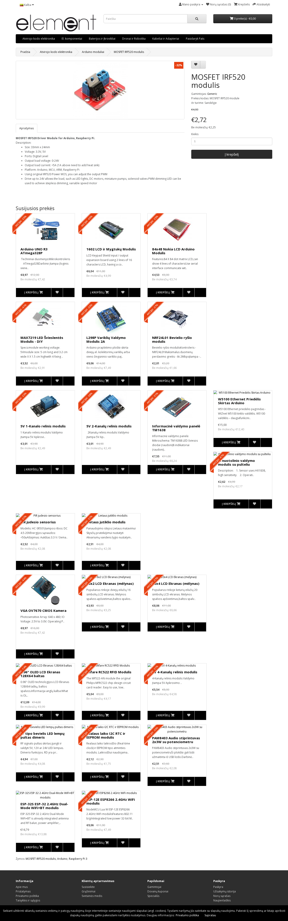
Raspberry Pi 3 (78, 859)
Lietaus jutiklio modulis (106, 522)
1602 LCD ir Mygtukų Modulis (111, 249)
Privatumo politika (27, 896)
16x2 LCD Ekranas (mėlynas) (110, 583)
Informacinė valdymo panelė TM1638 (176, 428)
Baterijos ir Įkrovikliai (102, 39)
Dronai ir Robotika (134, 39)
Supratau (210, 915)
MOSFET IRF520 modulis (129, 52)
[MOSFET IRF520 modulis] (100, 90)
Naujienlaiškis (222, 900)
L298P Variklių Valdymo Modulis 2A (106, 339)
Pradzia (25, 52)
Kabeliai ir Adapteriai (165, 39)
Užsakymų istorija (224, 891)
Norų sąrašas (221, 896)
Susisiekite (88, 887)
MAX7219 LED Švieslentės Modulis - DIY (41, 339)
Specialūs (153, 896)
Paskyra (218, 887)
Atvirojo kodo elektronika (38, 39)
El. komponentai (72, 39)
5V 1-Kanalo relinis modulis (43, 426)
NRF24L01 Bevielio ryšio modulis (172, 339)
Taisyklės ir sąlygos (28, 900)
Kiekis (194, 134)
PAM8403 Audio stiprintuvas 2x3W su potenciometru (176, 740)
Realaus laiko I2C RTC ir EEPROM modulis (105, 735)
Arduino (62, 859)
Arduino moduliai (93, 52)
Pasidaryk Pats (195, 39)
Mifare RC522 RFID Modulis (108, 672)
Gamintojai (154, 887)
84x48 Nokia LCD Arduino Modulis (173, 251)
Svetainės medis (92, 896)
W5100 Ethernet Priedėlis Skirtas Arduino (239, 401)
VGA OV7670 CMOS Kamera (43, 610)
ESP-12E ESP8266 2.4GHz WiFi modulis (110, 801)
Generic (212, 94)
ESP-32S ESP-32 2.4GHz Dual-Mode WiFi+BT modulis (44, 806)
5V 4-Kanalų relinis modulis (174, 672)
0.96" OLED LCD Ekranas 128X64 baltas (40, 674)
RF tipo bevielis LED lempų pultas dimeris (42, 735)
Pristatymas (23, 891)
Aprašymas (26, 128)
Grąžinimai (88, 891)
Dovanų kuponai (157, 891)
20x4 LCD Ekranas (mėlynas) (175, 583)
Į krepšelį (232, 154)
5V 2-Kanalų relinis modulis (109, 426)
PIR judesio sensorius (38, 522)
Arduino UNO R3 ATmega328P (33, 251)
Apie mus (22, 887)
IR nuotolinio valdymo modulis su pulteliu (236, 462)
